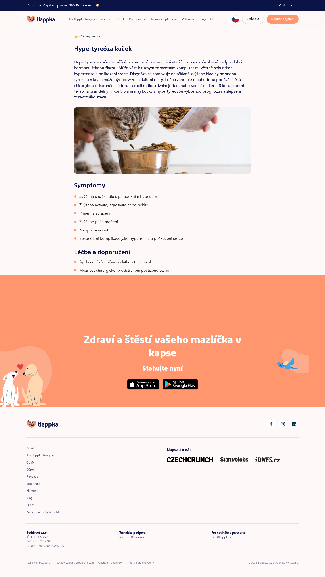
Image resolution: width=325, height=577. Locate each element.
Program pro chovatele (140, 563)
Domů (30, 448)
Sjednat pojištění (282, 19)
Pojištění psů (138, 19)
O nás (214, 19)
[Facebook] (271, 424)
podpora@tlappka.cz (133, 537)
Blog (202, 19)
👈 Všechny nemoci (87, 36)
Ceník (121, 19)
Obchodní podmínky (110, 563)
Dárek (30, 469)
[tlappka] (40, 19)
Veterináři (188, 19)
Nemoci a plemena (164, 19)
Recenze (106, 19)
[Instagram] (282, 424)
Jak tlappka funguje (82, 19)
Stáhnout (253, 19)
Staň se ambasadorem (39, 563)
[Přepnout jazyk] (235, 19)
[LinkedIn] (294, 424)
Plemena (32, 491)
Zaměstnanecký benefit (42, 512)
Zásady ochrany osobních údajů (75, 563)
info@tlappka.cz (222, 537)
